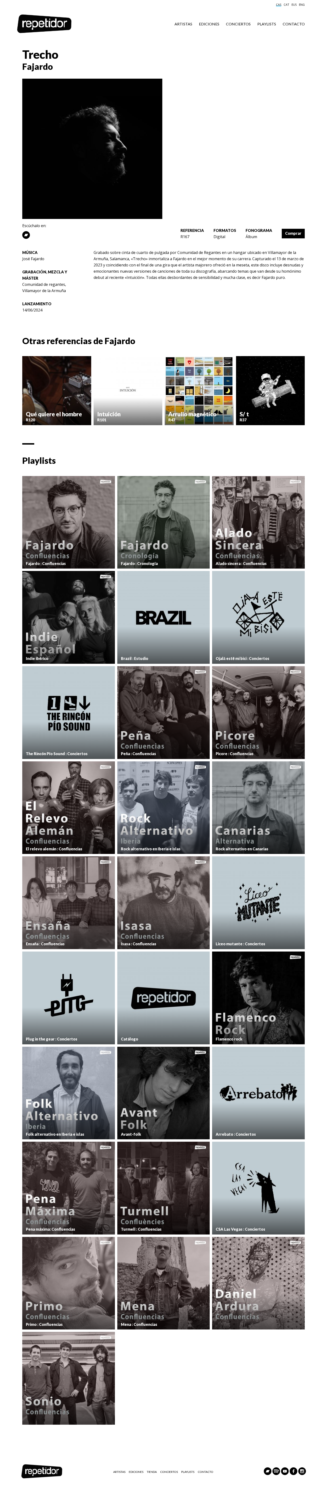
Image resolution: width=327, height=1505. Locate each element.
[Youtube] (285, 1471)
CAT (286, 5)
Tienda (152, 1472)
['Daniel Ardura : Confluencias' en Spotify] (258, 1283)
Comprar (293, 233)
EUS (294, 5)
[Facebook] (293, 1471)
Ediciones (209, 24)
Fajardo (37, 66)
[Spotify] (276, 1471)
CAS (278, 5)
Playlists (266, 24)
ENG (302, 5)
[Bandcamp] (26, 235)
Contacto (294, 24)
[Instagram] (302, 1471)
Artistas (183, 24)
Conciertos (238, 24)
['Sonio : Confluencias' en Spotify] (68, 1378)
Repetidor (44, 24)
